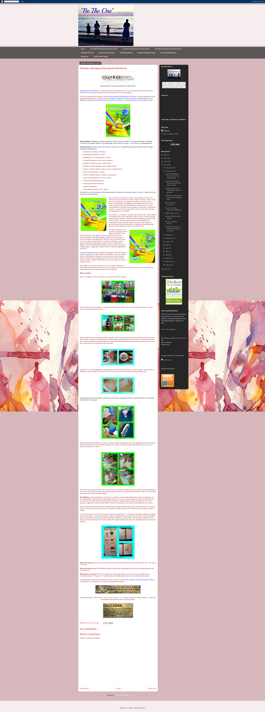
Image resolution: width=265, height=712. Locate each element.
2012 (165, 269)
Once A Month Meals (168, 329)
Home (83, 49)
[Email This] (104, 623)
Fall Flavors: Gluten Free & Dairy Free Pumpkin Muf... (173, 197)
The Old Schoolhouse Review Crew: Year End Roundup (172, 176)
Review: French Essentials (170, 204)
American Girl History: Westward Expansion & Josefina (173, 229)
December (169, 168)
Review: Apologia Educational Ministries (173, 209)
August (168, 242)
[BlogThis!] (106, 623)
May (167, 251)
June (167, 248)
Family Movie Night (100, 56)
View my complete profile (169, 134)
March (168, 258)
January (168, 265)
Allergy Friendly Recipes (146, 53)
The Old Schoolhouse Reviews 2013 (103, 49)
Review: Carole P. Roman (171, 223)
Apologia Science (87, 53)
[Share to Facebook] (110, 623)
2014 (165, 161)
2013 (165, 165)
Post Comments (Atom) (122, 695)
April (167, 255)
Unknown (166, 131)
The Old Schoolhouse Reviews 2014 (135, 49)
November (169, 171)
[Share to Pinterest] (112, 623)
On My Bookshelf (126, 53)
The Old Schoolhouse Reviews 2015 (168, 49)
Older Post (152, 688)
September (169, 238)
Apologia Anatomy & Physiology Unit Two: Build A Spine (173, 183)
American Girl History (107, 53)
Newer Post (84, 688)
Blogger (143, 708)
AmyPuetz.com (181, 338)
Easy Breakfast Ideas (168, 53)
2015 (165, 158)
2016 (165, 155)
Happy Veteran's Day (172, 213)
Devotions (84, 56)
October (168, 235)
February (169, 261)
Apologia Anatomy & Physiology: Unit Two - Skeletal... (173, 190)
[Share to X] (108, 623)
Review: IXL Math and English (172, 217)
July (167, 245)
